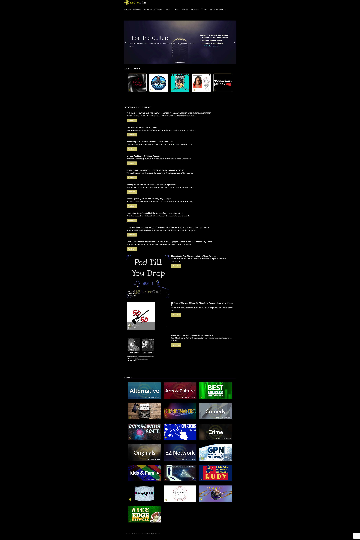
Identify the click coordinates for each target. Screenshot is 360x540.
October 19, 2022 (134, 293)
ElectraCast (127, 533)
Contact (204, 9)
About (177, 9)
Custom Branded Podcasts (153, 9)
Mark (130, 292)
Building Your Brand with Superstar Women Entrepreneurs (151, 184)
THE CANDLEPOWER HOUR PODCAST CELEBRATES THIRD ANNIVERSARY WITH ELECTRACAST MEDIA (169, 113)
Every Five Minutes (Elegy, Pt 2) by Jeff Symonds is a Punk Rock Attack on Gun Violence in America (168, 227)
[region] (180, 42)
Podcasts (127, 9)
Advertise (194, 9)
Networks (137, 9)
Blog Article (133, 295)
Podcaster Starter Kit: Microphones (142, 127)
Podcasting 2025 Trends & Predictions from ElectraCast (150, 142)
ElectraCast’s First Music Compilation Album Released (193, 256)
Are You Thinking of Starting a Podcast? (143, 156)
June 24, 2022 (133, 358)
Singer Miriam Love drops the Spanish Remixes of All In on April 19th (155, 170)
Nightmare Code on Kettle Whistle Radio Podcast (192, 335)
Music (168, 9)
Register (185, 9)
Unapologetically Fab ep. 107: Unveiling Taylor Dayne (149, 199)
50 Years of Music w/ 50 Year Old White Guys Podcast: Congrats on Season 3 (202, 304)
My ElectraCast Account (219, 9)
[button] (215, 42)
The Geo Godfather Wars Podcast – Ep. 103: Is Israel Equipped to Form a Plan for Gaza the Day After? (169, 242)
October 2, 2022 (134, 325)
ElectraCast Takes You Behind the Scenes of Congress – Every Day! (155, 213)
